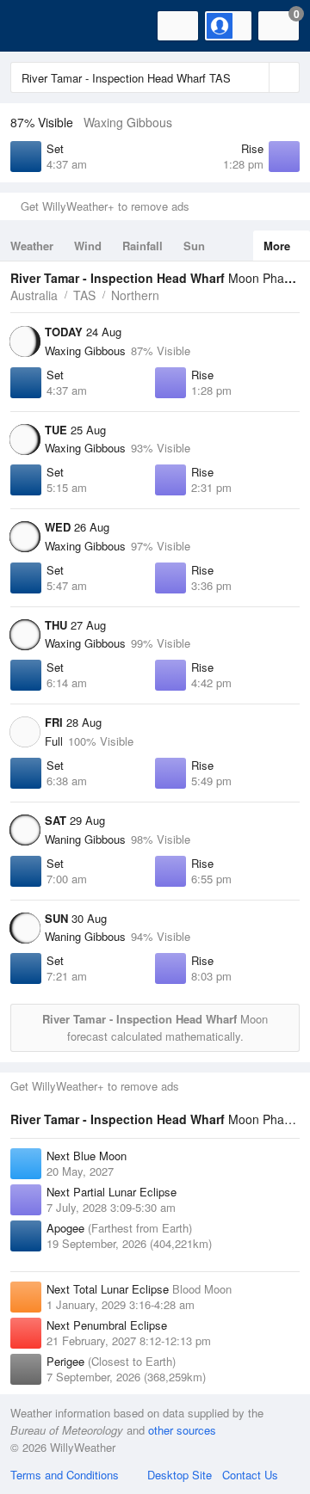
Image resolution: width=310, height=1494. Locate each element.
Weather (31, 245)
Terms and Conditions (64, 1474)
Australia (34, 295)
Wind (88, 245)
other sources (182, 1430)
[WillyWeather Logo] (38, 26)
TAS (84, 295)
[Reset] (254, 77)
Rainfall (142, 245)
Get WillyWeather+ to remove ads (105, 206)
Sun (194, 245)
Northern (135, 295)
